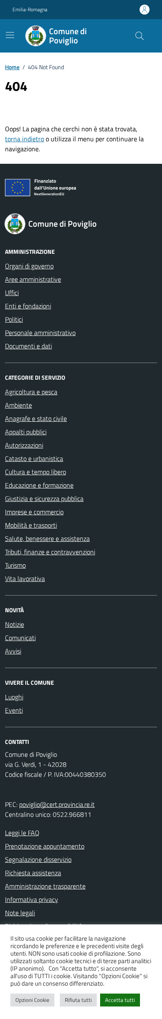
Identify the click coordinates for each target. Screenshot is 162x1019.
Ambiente (18, 405)
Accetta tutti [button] (120, 1000)
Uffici (12, 293)
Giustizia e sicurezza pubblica (44, 498)
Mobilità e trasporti (31, 525)
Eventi (14, 710)
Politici (14, 319)
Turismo (15, 565)
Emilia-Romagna (29, 9)
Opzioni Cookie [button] (32, 1000)
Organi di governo (29, 266)
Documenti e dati (28, 346)
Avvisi (13, 651)
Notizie (14, 624)
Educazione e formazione (39, 485)
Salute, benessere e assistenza (47, 538)
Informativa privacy (31, 899)
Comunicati (20, 638)
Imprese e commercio (34, 512)
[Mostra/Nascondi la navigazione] (10, 35)
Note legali (20, 913)
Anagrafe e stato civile (36, 418)
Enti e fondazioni (28, 306)
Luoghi (14, 697)
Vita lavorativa (25, 578)
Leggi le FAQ (22, 833)
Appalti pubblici (26, 432)
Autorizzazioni (24, 445)
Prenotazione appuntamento (44, 846)
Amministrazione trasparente (45, 886)
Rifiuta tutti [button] (78, 1000)
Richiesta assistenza (33, 873)
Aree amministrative (33, 279)
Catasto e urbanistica (34, 458)
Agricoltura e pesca (31, 392)
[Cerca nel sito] (140, 36)
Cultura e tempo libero (35, 472)
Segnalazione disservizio (38, 859)
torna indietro (24, 139)
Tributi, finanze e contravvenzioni (50, 552)
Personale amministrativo (40, 333)
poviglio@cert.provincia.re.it (57, 804)
